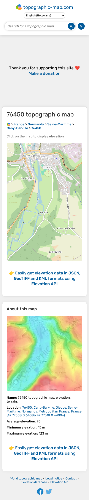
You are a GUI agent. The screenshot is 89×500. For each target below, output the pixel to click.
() (44, 411)
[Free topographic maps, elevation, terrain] (8, 124)
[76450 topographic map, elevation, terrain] (44, 353)
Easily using (47, 278)
